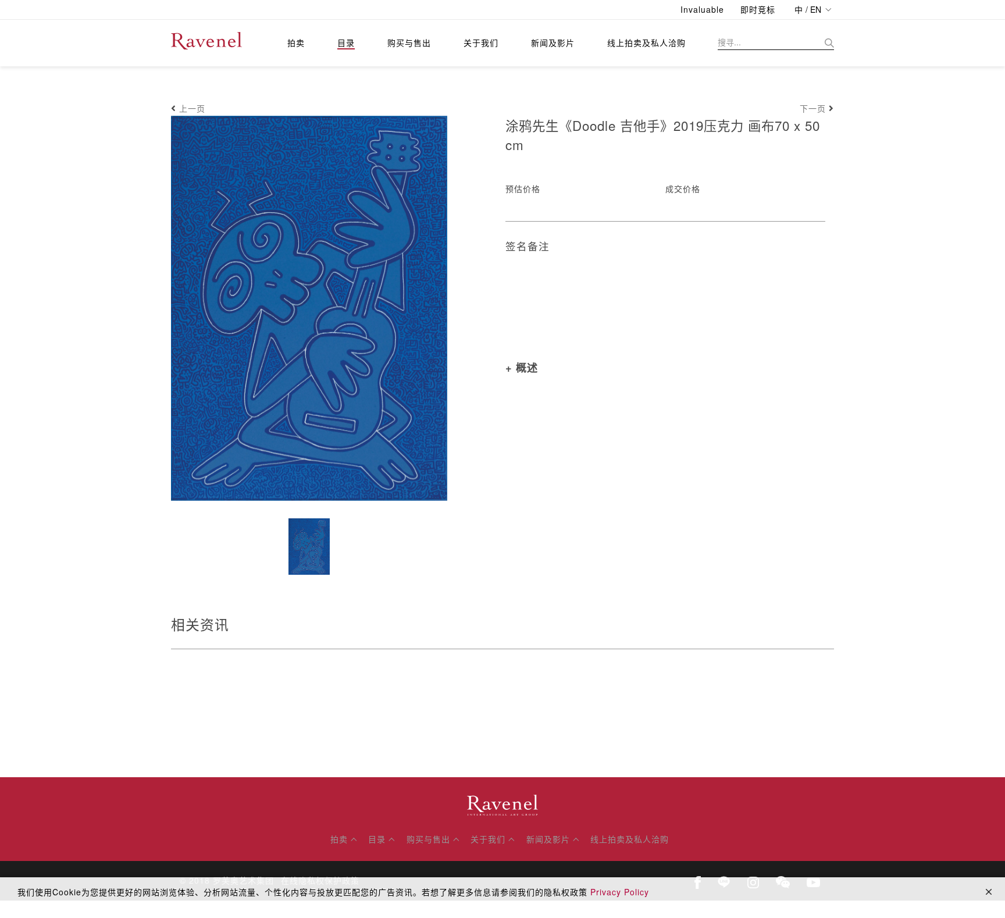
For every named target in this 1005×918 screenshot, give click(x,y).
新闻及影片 (553, 42)
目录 (346, 42)
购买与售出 (409, 42)
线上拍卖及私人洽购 (646, 42)
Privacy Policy (619, 892)
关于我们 (481, 42)
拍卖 (296, 42)
